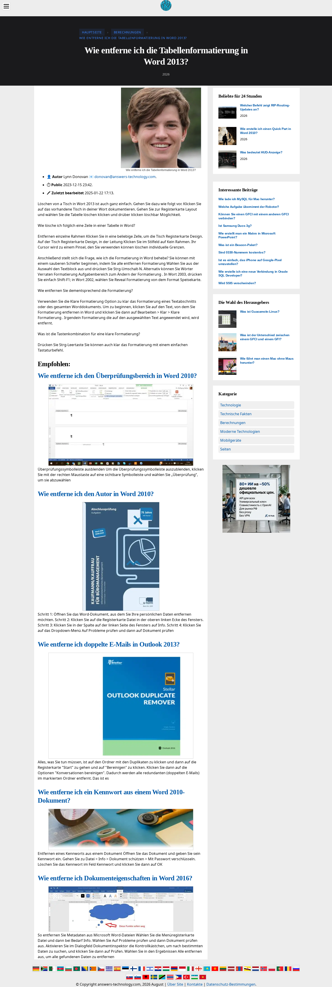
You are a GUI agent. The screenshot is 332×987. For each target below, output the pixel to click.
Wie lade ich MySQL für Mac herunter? (246, 199)
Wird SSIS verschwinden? (237, 283)
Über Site (175, 984)
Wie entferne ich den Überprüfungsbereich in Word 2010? (117, 375)
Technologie (230, 405)
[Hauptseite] (166, 4)
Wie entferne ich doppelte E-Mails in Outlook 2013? (109, 644)
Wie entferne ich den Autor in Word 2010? (96, 493)
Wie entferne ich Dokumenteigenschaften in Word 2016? (115, 878)
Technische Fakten (236, 413)
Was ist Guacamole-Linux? (260, 311)
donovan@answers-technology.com (125, 176)
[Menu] (6, 6)
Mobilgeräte (230, 440)
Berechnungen (232, 422)
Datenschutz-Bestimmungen (230, 984)
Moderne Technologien (240, 431)
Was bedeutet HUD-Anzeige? (261, 152)
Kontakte (195, 984)
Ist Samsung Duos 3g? (235, 225)
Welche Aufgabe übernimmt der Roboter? (248, 207)
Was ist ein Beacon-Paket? (237, 245)
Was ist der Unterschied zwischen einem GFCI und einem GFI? (265, 337)
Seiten (225, 449)
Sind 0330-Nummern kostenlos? (241, 252)
